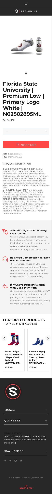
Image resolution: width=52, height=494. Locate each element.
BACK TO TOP (26, 488)
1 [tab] (26, 73)
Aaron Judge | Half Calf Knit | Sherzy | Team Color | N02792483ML (37, 357)
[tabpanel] (26, 45)
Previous (4, 338)
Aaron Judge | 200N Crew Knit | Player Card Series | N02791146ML (13, 357)
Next (48, 338)
